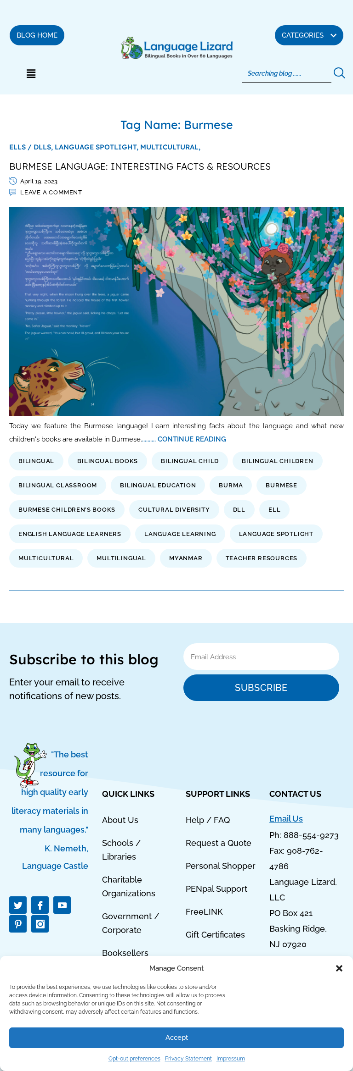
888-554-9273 (311, 835)
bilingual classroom (57, 485)
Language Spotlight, (97, 147)
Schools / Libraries (121, 849)
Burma (231, 485)
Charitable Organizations (128, 886)
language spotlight (276, 533)
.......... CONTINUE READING (184, 439)
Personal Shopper (221, 866)
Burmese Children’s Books (66, 509)
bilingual (36, 461)
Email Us (286, 818)
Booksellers (125, 953)
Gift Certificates (215, 934)
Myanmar (186, 558)
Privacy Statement (188, 1058)
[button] (339, 968)
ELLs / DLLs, (32, 147)
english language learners (69, 533)
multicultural (46, 558)
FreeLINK (204, 911)
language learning (180, 533)
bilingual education (158, 485)
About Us (120, 820)
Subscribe (261, 687)
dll (239, 509)
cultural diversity (174, 509)
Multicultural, (170, 147)
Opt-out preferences (134, 1058)
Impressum (230, 1058)
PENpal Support (216, 889)
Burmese (281, 485)
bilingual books (107, 461)
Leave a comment (51, 192)
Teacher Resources (262, 558)
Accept (176, 1037)
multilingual (121, 558)
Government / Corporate (130, 923)
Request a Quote (218, 843)
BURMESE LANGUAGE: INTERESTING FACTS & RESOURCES (140, 166)
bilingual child (190, 461)
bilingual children (277, 461)
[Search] (338, 73)
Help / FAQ (208, 820)
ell (274, 509)
